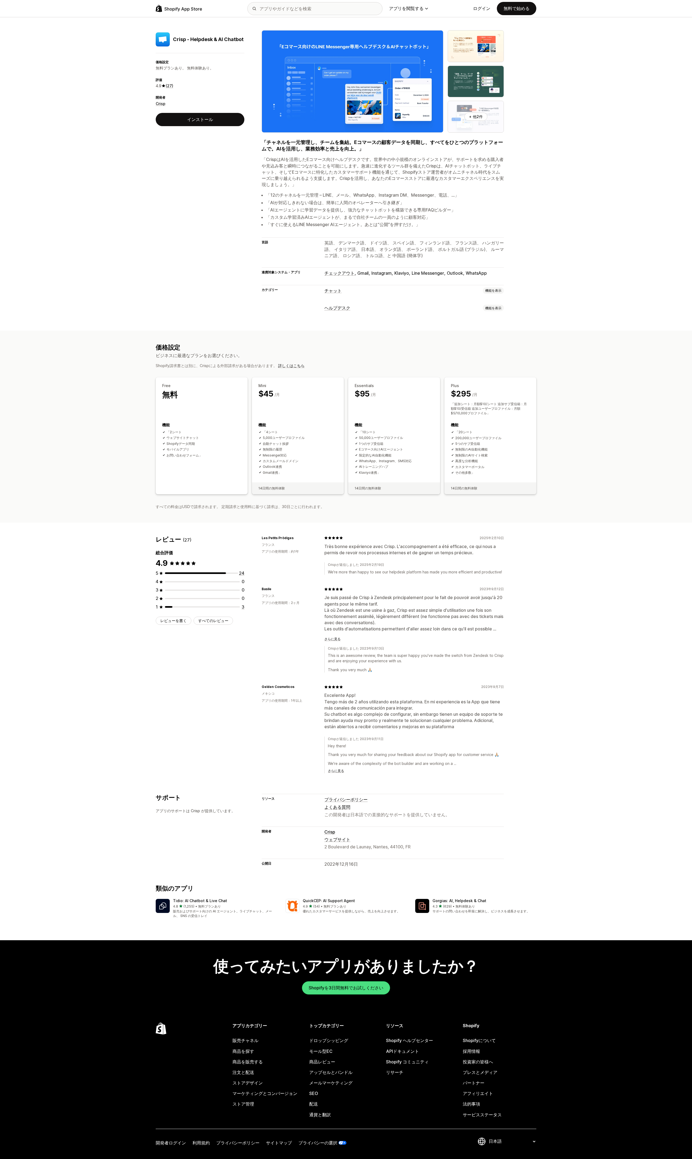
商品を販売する (247, 1061)
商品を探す (243, 1051)
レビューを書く (173, 620)
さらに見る (332, 639)
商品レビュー (322, 1061)
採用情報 (471, 1051)
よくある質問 (337, 807)
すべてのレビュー (213, 620)
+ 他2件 (476, 116)
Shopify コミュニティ (407, 1061)
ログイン (481, 8)
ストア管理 (243, 1104)
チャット (333, 290)
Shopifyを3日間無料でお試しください (346, 987)
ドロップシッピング (328, 1040)
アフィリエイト (478, 1093)
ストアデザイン (247, 1083)
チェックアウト (339, 273)
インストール (200, 119)
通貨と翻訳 (320, 1114)
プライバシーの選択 (317, 1142)
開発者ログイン (171, 1142)
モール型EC (320, 1051)
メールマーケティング (330, 1083)
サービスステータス (482, 1114)
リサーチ (394, 1072)
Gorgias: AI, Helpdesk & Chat (459, 900)
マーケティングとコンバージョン (264, 1093)
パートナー (473, 1083)
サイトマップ (279, 1142)
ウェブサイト (337, 839)
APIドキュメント (402, 1051)
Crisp (160, 103)
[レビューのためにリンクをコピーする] (297, 538)
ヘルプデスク (337, 308)
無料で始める (517, 8)
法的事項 (471, 1104)
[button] (216, 909)
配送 (313, 1104)
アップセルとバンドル (330, 1072)
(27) (169, 85)
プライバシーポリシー (346, 799)
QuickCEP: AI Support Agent (329, 900)
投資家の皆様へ (478, 1061)
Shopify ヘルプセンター (409, 1040)
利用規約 (201, 1142)
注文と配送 (243, 1072)
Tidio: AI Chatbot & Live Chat (200, 900)
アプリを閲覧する (406, 8)
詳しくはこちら (291, 365)
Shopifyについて (479, 1040)
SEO (313, 1093)
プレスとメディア (480, 1072)
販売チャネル (245, 1040)
